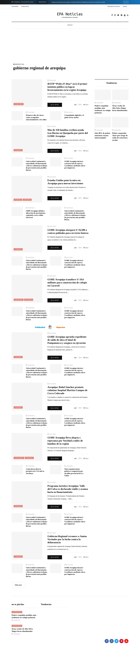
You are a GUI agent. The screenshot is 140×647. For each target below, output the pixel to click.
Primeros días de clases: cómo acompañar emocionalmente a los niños (36, 117)
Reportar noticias (114, 6)
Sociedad (18, 150)
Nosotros (15, 6)
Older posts (18, 585)
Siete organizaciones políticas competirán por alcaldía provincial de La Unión (73, 472)
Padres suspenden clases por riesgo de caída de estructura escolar (120, 136)
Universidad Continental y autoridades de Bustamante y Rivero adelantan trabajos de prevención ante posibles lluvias (36, 165)
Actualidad (19, 457)
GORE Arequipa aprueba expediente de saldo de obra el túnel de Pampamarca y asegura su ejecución (66, 339)
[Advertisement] (70, 48)
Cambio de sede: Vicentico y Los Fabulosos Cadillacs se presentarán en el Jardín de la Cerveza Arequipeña (81, 2)
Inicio (125, 6)
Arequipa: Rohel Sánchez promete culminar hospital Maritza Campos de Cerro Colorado (67, 390)
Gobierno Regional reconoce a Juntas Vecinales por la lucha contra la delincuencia (67, 539)
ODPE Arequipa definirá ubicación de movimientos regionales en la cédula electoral (36, 214)
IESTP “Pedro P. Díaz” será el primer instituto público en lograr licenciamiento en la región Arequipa (67, 86)
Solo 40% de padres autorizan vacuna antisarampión (102, 135)
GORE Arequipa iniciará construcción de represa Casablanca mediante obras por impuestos (74, 164)
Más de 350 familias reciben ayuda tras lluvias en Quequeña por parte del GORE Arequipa (67, 133)
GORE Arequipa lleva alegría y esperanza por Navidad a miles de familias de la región (65, 440)
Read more (55, 105)
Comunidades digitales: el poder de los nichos (74, 116)
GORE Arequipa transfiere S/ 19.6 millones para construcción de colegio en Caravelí (67, 282)
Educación (18, 104)
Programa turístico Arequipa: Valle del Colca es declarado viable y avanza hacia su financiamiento (67, 489)
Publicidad (25, 6)
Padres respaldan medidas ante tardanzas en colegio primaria (103, 109)
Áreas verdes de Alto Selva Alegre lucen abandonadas (119, 108)
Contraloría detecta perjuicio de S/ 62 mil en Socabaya (35, 471)
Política (18, 199)
